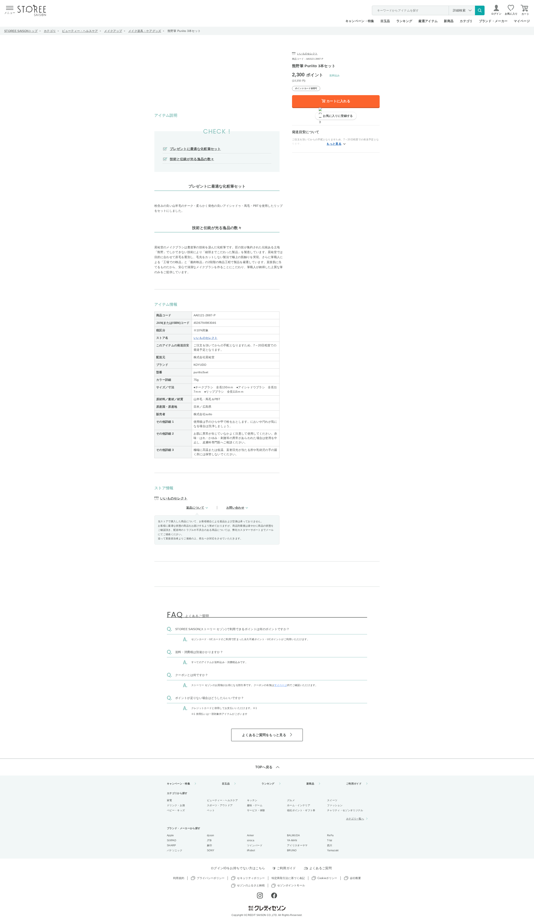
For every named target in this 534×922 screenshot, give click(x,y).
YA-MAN (292, 840)
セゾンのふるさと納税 (251, 885)
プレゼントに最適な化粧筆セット (195, 149)
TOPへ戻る (264, 767)
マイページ (522, 21)
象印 (209, 845)
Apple (170, 835)
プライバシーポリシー (210, 878)
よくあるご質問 (320, 868)
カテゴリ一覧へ (355, 818)
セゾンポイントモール (291, 885)
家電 (169, 800)
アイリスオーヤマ (297, 845)
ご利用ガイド (353, 783)
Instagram (260, 895)
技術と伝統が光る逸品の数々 (192, 159)
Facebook (274, 895)
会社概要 (355, 878)
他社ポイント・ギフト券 (301, 810)
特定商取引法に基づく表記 (288, 878)
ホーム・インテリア (298, 805)
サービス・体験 (256, 810)
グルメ (291, 800)
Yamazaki (333, 850)
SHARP (171, 845)
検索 (480, 10)
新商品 (448, 21)
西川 (329, 845)
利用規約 (178, 878)
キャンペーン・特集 (359, 21)
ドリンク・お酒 (176, 805)
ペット (211, 810)
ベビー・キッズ (176, 810)
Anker (250, 835)
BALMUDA (293, 835)
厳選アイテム (428, 21)
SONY (210, 850)
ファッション (335, 805)
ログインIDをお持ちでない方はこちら (238, 868)
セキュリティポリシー (251, 878)
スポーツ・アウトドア (220, 805)
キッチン (252, 800)
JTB (209, 840)
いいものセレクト (206, 337)
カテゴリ (50, 31)
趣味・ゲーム (254, 805)
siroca (250, 840)
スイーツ (332, 800)
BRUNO (292, 850)
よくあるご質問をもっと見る (264, 735)
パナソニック (174, 850)
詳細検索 (459, 10)
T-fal (329, 840)
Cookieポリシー (327, 878)
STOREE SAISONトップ (21, 31)
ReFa (330, 835)
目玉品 (385, 21)
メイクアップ (113, 31)
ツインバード (254, 845)
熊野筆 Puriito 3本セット (184, 31)
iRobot (251, 850)
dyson (210, 835)
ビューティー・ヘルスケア (80, 31)
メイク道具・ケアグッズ (144, 31)
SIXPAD (171, 840)
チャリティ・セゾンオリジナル (345, 810)
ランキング (404, 21)
